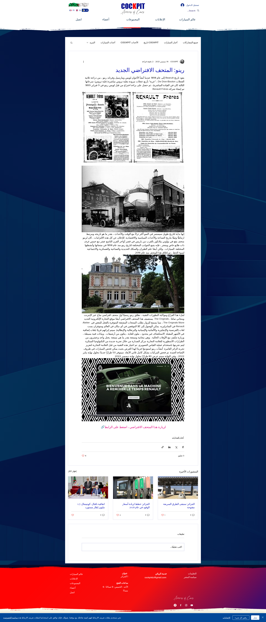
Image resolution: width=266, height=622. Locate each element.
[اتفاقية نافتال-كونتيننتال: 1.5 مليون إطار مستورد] (88, 487)
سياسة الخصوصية (10, 617)
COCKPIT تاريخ (151, 42)
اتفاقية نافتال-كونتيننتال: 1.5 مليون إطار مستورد (91, 505)
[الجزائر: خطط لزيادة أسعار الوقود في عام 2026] (133, 487)
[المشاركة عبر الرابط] (162, 447)
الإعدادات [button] (226, 617)
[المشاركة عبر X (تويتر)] (176, 447)
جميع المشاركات (190, 42)
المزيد (92, 42)
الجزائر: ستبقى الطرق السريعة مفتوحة (179, 505)
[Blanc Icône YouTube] (191, 605)
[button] (71, 42)
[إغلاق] (262, 617)
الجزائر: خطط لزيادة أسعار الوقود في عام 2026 (136, 505)
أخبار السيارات (170, 42)
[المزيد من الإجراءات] (83, 61)
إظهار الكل (72, 471)
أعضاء (73, 588)
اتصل (72, 592)
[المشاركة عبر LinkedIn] (169, 447)
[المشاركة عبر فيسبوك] (183, 447)
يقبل (255, 617)
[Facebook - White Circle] (175, 605)
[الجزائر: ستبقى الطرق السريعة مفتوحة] (178, 487)
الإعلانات (74, 578)
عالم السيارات (76, 574)
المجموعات (75, 583)
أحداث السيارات (108, 42)
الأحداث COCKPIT (129, 42)
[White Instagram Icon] (186, 605)
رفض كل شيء (241, 617)
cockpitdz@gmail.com (155, 577)
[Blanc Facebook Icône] (180, 605)
